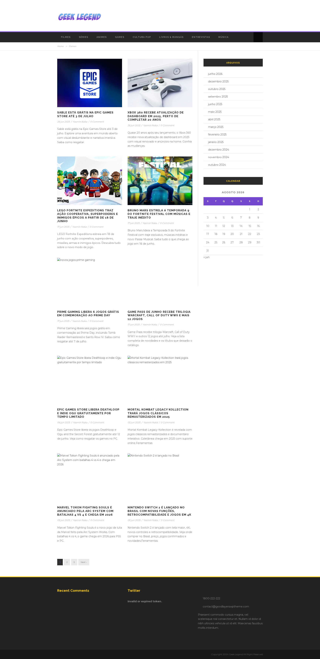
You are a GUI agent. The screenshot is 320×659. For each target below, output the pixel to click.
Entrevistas (201, 37)
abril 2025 (214, 119)
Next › (84, 562)
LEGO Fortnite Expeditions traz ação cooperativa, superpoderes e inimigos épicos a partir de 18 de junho (87, 216)
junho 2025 (215, 104)
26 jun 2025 (63, 121)
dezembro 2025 (218, 81)
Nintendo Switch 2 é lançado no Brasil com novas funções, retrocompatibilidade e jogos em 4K (159, 511)
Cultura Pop (142, 37)
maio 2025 (214, 111)
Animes (101, 37)
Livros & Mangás (171, 37)
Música (223, 37)
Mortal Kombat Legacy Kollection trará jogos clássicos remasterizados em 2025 (158, 413)
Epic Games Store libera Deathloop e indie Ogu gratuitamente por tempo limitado (88, 413)
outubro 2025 (216, 89)
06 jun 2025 (63, 422)
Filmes (66, 37)
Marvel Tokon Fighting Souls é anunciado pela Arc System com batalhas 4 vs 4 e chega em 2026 (85, 511)
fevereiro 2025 (217, 134)
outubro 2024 (217, 164)
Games (119, 37)
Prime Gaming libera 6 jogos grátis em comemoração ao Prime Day (88, 313)
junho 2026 (215, 74)
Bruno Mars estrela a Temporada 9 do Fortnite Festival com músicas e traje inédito (159, 214)
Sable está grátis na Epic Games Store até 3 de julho (85, 114)
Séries (83, 37)
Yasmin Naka (80, 121)
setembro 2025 (218, 96)
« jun (206, 257)
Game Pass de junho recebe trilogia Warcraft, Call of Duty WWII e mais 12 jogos (159, 315)
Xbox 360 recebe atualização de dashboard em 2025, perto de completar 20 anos (156, 116)
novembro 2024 (218, 157)
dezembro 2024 (218, 149)
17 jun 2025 (63, 226)
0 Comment (97, 121)
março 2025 (215, 127)
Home (60, 46)
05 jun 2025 (134, 422)
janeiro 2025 (216, 142)
